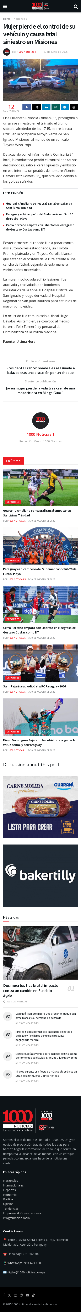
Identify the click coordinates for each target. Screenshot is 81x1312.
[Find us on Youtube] (27, 1295)
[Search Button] (76, 6)
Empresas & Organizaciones (22, 1213)
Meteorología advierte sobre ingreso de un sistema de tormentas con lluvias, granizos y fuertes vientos (46, 1056)
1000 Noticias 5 (17, 520)
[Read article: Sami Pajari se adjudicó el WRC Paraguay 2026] (40, 663)
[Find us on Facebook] (4, 1295)
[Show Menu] (5, 6)
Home (6, 19)
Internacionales (13, 1185)
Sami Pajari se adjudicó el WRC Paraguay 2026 (34, 686)
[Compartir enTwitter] (36, 107)
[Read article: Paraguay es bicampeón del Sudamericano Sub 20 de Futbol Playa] (40, 546)
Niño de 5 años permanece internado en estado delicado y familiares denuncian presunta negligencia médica (44, 1036)
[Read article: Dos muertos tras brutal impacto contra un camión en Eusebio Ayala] (40, 952)
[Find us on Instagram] (15, 1295)
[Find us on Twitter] (9, 1295)
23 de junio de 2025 (56, 52)
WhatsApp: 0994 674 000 (24, 1263)
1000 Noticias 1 (26, 52)
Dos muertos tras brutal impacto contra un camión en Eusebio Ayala (30, 990)
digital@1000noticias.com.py (26, 1272)
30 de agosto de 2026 (42, 520)
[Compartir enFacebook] (26, 107)
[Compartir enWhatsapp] (56, 107)
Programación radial (16, 1218)
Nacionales (20, 19)
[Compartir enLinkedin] (46, 107)
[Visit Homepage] (40, 6)
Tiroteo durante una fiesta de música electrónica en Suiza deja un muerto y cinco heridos (46, 1074)
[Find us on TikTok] (33, 1295)
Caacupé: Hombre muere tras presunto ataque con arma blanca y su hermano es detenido (46, 1016)
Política (8, 1199)
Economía (10, 1195)
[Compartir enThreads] (74, 107)
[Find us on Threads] (21, 1295)
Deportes (13, 501)
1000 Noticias (20, 1304)
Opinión (8, 1204)
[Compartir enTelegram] (65, 107)
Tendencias (10, 1209)
